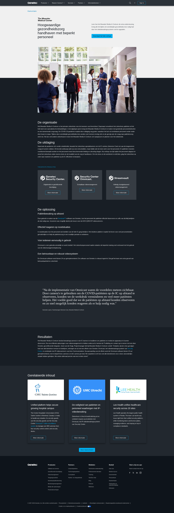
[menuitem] (44, 3)
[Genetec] (33, 3)
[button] (52, 193)
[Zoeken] (130, 3)
